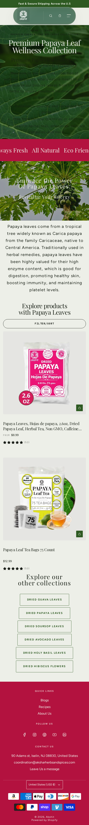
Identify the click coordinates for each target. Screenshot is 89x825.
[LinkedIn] (64, 734)
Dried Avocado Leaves (44, 639)
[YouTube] (54, 734)
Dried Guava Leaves (44, 599)
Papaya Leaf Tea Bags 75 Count (29, 549)
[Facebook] (24, 734)
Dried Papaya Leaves (44, 613)
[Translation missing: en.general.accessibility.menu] (68, 15)
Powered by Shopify (44, 820)
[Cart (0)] (59, 15)
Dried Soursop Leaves (44, 626)
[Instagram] (34, 734)
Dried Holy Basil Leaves (44, 652)
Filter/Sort (44, 323)
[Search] (50, 15)
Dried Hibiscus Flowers (44, 666)
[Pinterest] (44, 734)
